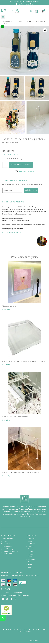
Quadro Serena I (9, 306)
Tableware (20, 21)
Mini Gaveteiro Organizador (15, 417)
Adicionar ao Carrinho (22, 165)
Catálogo (10, 21)
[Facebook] (3, 599)
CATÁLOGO (31, 535)
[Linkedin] (11, 599)
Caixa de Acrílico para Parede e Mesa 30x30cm (23, 361)
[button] (3, 17)
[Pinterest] (7, 599)
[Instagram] (15, 599)
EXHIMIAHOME (8, 535)
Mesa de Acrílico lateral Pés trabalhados (20, 472)
